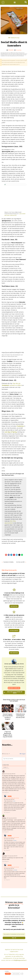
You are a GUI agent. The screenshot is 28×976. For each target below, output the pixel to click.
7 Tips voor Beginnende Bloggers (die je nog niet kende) (7, 734)
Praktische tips (14, 37)
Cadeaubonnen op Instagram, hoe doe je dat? (20, 715)
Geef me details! (16, 973)
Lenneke (4, 856)
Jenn (3, 773)
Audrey (14, 840)
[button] (14, 2)
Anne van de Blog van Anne (11, 798)
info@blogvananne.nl (19, 960)
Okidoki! (8, 973)
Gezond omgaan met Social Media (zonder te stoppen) (8, 716)
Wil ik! (14, 938)
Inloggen (23, 753)
